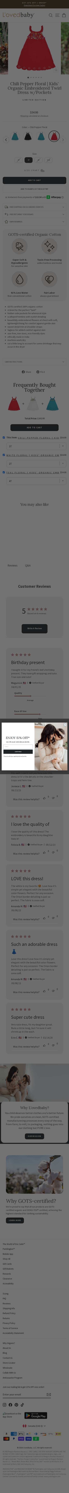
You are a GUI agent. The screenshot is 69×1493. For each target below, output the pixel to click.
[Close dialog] (65, 724)
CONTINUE (18, 751)
